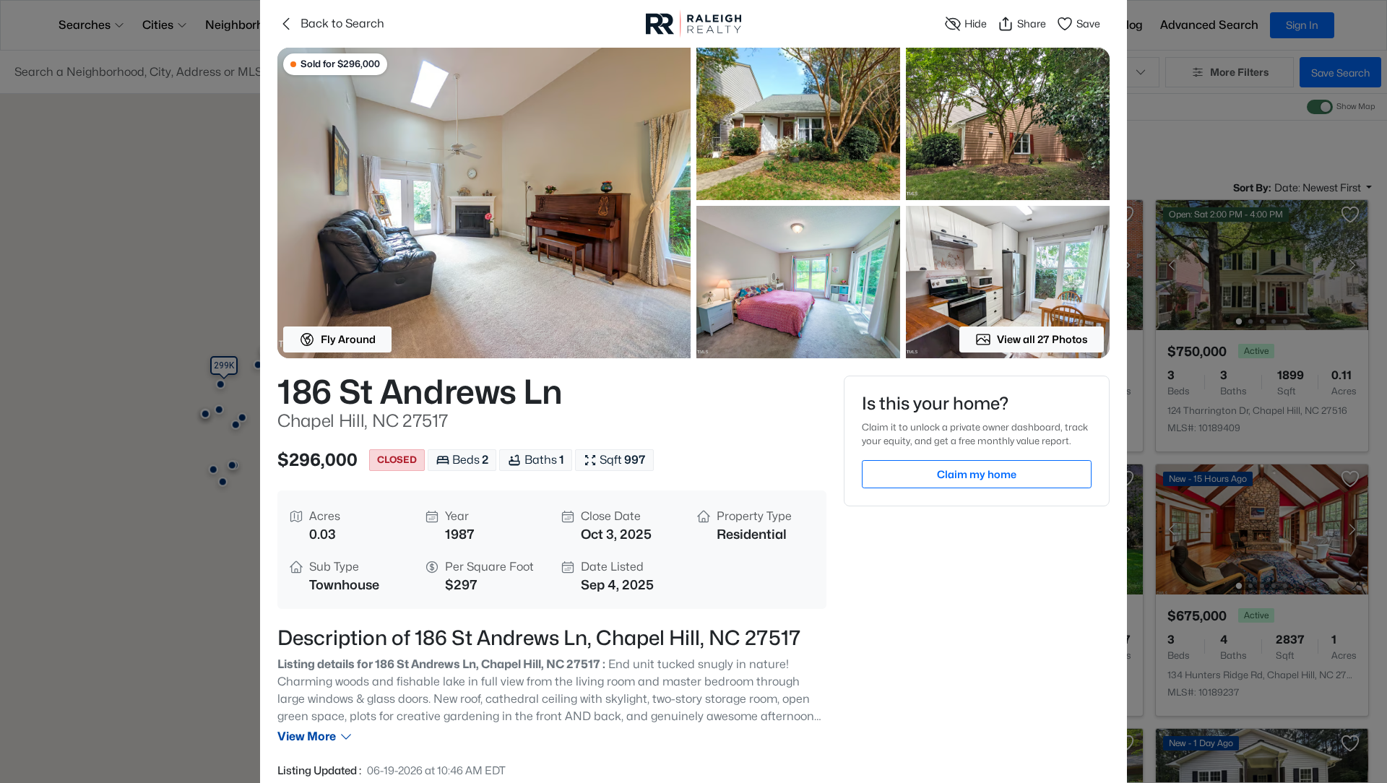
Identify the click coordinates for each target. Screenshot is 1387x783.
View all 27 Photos (1042, 339)
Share (1031, 23)
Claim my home (976, 474)
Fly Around (348, 339)
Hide (975, 23)
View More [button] (306, 736)
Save (1088, 23)
